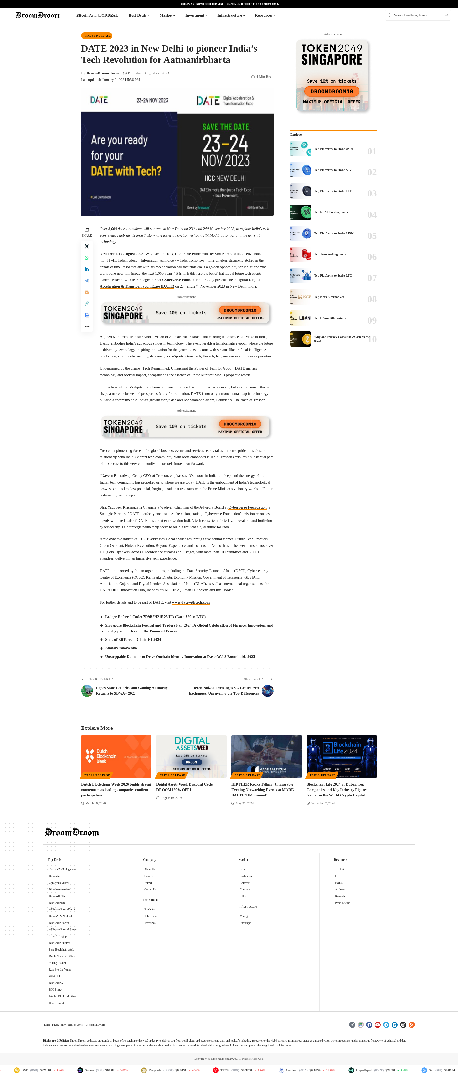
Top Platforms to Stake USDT (334, 148)
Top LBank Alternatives (330, 318)
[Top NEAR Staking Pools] (300, 212)
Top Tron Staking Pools (330, 254)
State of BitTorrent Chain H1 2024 (133, 639)
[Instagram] (403, 1025)
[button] (87, 303)
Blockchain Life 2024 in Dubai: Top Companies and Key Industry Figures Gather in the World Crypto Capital (337, 789)
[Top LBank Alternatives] (300, 318)
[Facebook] (369, 1025)
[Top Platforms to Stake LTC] (300, 275)
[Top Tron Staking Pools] (300, 254)
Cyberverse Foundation (247, 507)
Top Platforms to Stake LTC (333, 275)
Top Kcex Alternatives (329, 297)
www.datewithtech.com (191, 602)
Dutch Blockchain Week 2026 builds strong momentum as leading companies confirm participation (116, 789)
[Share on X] (87, 246)
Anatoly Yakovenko (121, 648)
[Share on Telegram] (87, 280)
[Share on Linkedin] (87, 269)
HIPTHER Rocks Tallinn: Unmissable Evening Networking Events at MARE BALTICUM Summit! (262, 789)
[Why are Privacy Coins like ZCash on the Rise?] (300, 339)
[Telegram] (386, 1025)
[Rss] (412, 1025)
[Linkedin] (395, 1025)
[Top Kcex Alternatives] (300, 297)
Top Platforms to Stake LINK (334, 233)
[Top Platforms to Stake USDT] (300, 148)
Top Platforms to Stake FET (333, 191)
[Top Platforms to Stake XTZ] (300, 169)
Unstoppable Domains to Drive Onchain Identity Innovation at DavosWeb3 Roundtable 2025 (180, 657)
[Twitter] (352, 1025)
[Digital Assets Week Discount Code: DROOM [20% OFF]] (191, 756)
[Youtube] (378, 1025)
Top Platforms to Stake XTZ (333, 169)
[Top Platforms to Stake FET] (300, 191)
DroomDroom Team (103, 73)
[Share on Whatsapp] (87, 257)
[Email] (87, 292)
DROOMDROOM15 (267, 4)
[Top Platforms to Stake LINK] (300, 233)
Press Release (98, 35)
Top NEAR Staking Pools (331, 212)
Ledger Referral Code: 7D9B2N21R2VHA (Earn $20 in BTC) (155, 617)
